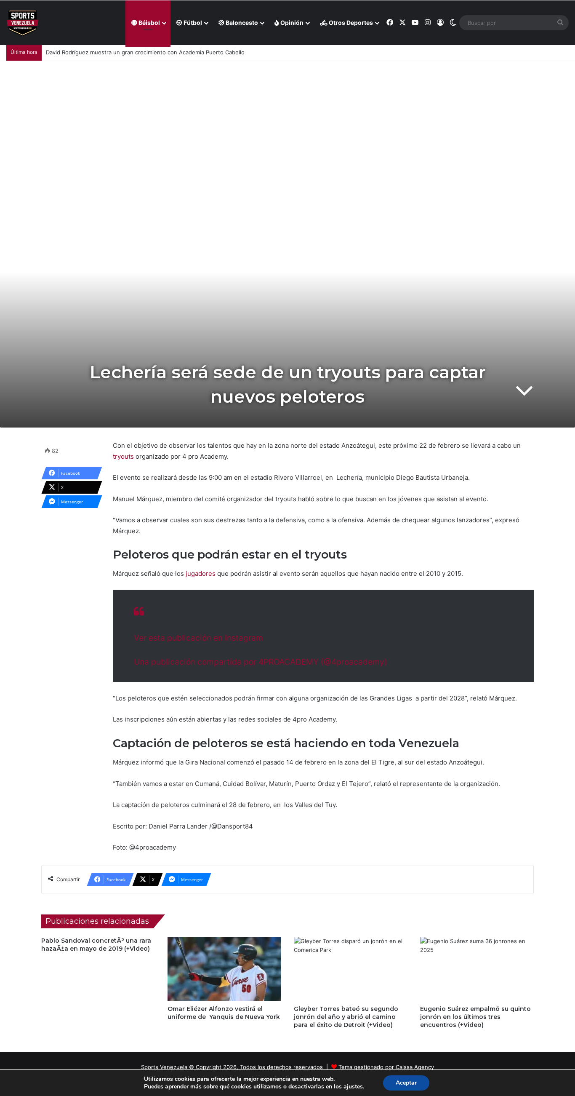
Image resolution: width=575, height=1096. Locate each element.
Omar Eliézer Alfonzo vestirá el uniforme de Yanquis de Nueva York (224, 1013)
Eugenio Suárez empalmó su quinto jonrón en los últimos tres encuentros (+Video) (475, 1017)
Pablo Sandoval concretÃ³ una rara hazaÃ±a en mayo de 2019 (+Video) (96, 944)
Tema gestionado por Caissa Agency (386, 1067)
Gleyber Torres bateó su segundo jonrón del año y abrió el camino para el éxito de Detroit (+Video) (346, 1017)
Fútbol (192, 22)
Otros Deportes (350, 22)
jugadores (201, 573)
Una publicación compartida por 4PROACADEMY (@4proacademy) (260, 662)
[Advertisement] (287, 124)
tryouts (123, 456)
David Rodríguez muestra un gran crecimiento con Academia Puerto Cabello (145, 52)
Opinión (291, 22)
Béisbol (148, 22)
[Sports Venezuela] (22, 23)
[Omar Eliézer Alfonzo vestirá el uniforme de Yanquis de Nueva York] (224, 969)
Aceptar (406, 1083)
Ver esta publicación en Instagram (198, 638)
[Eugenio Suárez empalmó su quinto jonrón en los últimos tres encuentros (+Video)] (477, 969)
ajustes (353, 1087)
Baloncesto (241, 22)
